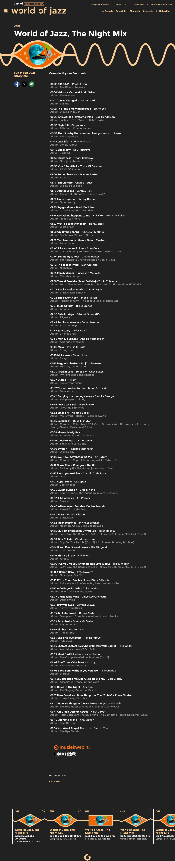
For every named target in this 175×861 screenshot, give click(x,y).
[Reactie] (31, 84)
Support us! (121, 4)
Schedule (121, 11)
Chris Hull (55, 781)
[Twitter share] (24, 84)
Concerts (148, 11)
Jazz (17, 26)
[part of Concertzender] (34, 4)
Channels (134, 11)
